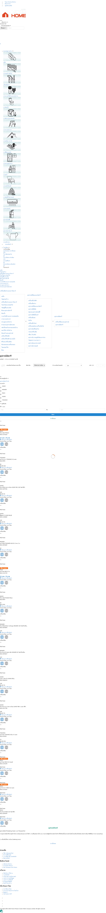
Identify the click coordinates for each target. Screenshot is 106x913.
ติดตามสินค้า (6, 858)
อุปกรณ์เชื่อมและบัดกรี (35, 306)
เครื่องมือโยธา (32, 323)
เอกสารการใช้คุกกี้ (8, 879)
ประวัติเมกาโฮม (7, 889)
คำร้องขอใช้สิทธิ (7, 881)
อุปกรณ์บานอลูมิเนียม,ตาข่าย (36, 337)
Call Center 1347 (7, 894)
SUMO (4, 396)
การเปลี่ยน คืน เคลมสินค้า (10, 856)
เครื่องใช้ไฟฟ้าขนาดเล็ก (8, 339)
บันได (30, 320)
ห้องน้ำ (1, 280)
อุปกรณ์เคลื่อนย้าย (33, 329)
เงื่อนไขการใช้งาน (8, 873)
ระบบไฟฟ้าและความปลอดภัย (7, 281)
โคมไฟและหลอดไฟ (5, 275)
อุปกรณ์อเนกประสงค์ (34, 343)
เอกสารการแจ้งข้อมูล (8, 878)
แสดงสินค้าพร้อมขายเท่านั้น (13, 365)
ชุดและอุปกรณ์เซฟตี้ (34, 312)
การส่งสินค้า (6, 874)
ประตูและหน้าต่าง (4, 285)
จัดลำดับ (28, 365)
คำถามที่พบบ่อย (7, 854)
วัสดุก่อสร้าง (3, 271)
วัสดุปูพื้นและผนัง (4, 276)
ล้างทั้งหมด (53, 418)
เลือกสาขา (4, 22)
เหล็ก (1, 270)
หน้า (91, 365)
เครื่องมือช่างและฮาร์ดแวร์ (7, 273)
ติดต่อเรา (5, 892)
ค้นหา (53, 414)
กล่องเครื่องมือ (32, 331)
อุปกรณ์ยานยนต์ (33, 346)
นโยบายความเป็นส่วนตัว (9, 876)
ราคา (3, 406)
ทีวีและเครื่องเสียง (6, 341)
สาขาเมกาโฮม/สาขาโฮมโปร (10, 890)
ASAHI (4, 386)
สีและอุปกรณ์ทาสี (4, 278)
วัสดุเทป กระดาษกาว (34, 340)
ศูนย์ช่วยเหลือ (8, 5)
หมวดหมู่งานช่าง (7, 51)
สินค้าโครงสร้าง (7, 883)
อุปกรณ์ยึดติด (32, 309)
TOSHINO (4, 400)
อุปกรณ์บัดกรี (58, 316)
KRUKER (4, 389)
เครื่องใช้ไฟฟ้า (5, 336)
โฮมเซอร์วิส (4, 347)
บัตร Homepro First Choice (10, 867)
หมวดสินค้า (8, 244)
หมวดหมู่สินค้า (3, 378)
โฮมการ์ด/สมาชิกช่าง (10, 2)
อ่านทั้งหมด (53, 843)
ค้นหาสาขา (7, 3)
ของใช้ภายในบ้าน (6, 330)
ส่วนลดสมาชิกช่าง (8, 865)
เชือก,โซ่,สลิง (32, 334)
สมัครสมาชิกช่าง (7, 864)
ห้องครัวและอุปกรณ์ (7, 333)
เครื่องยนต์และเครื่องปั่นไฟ (36, 326)
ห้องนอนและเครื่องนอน (8, 344)
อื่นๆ (2, 350)
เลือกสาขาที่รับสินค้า (6, 439)
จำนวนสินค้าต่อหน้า (58, 365)
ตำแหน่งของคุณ (5, 25)
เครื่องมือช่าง (32, 303)
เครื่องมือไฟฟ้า (32, 300)
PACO (3, 393)
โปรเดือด (5, 247)
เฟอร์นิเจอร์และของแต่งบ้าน (9, 327)
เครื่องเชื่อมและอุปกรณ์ (62, 322)
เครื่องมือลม (31, 317)
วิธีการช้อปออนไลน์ (8, 853)
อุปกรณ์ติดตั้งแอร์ (33, 314)
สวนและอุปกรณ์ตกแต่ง (6, 286)
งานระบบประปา (4, 283)
